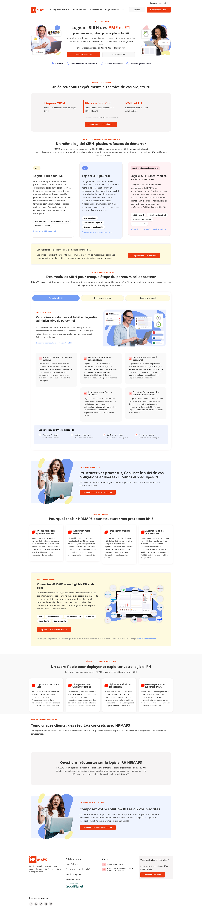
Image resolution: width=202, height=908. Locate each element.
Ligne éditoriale (73, 864)
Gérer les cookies (73, 879)
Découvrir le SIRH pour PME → (45, 231)
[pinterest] (41, 904)
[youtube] (51, 904)
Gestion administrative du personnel (145, 358)
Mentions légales (73, 874)
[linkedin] (46, 904)
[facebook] (31, 904)
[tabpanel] (101, 376)
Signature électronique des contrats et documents (146, 393)
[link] (60, 10)
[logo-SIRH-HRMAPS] (37, 8)
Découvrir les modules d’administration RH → (55, 343)
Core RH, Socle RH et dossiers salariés (57, 358)
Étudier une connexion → (147, 638)
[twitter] (36, 904)
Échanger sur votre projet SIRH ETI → (97, 232)
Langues (153, 3)
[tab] (56, 298)
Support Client (165, 3)
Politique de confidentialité (78, 869)
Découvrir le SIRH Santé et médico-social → (148, 229)
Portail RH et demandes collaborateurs (99, 358)
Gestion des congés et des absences (100, 393)
